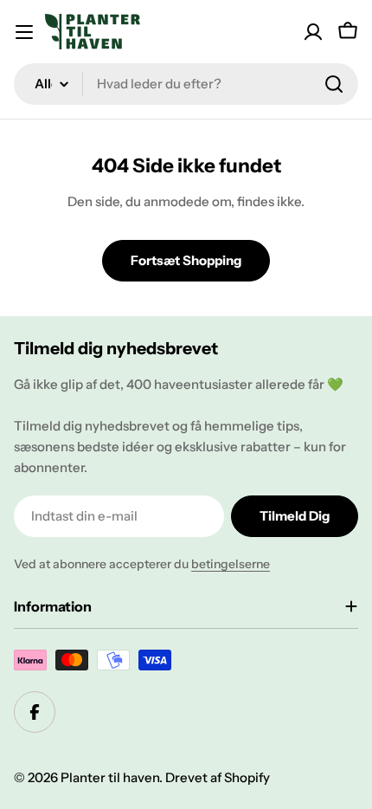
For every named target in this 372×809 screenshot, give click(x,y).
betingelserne (230, 564)
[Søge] (334, 84)
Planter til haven (110, 777)
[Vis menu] (24, 32)
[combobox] (186, 84)
